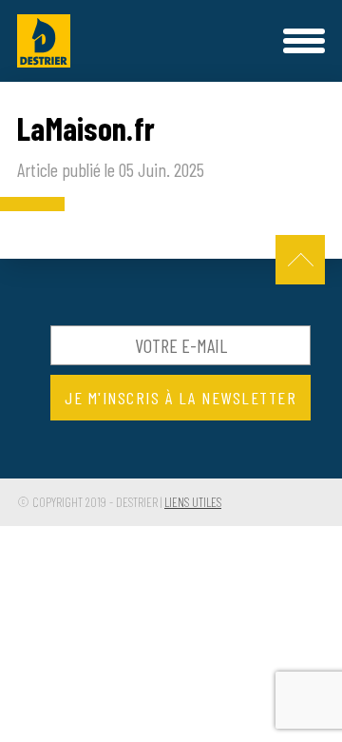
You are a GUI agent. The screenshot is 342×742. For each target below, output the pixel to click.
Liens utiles (192, 502)
